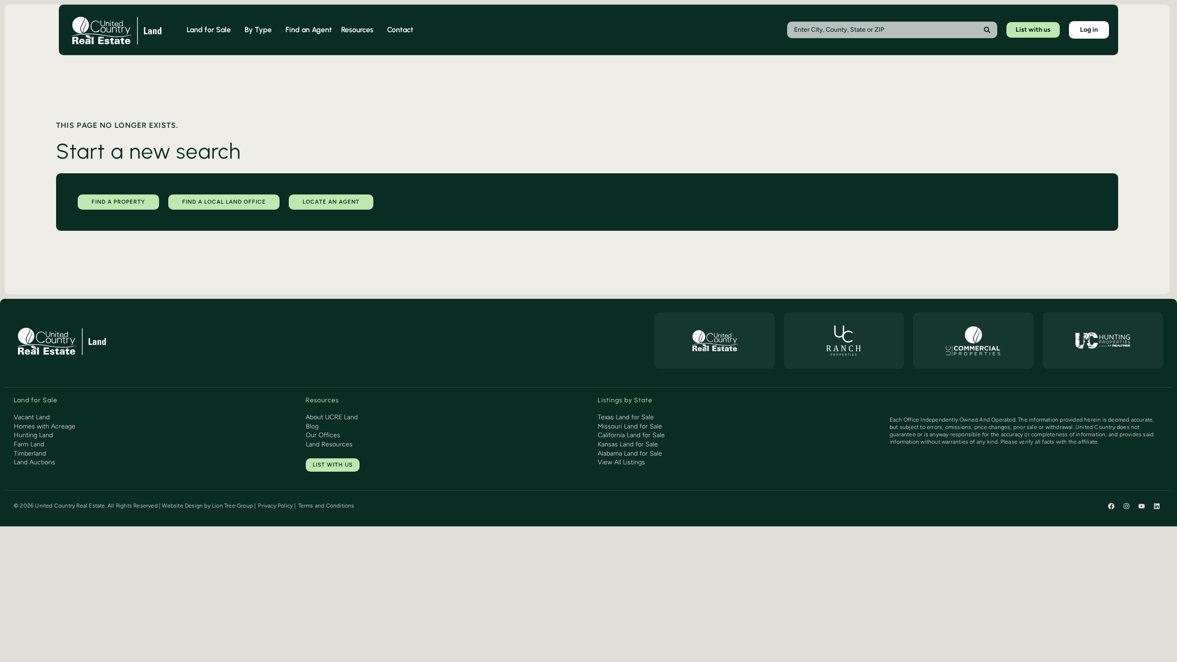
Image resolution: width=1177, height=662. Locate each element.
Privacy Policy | (277, 505)
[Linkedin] (1156, 506)
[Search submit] (987, 30)
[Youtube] (1141, 506)
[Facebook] (1111, 506)
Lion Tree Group (232, 505)
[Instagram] (1126, 506)
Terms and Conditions (326, 505)
